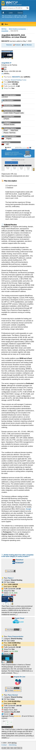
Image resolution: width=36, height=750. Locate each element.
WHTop (4, 29)
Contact (4, 745)
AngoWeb (4, 31)
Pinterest (13, 748)
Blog (10, 748)
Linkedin (17, 748)
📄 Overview (8, 45)
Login (11, 12)
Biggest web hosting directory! (14, 4)
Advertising (12, 745)
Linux (24, 80)
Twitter (6, 748)
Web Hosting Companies (17, 29)
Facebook (3, 748)
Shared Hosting (16, 80)
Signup (20, 12)
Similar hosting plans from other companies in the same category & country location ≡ (17, 555)
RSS (20, 748)
